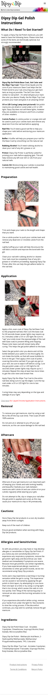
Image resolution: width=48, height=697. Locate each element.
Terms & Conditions (18, 669)
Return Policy (37, 669)
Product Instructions (18, 664)
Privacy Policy (37, 664)
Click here (5, 401)
